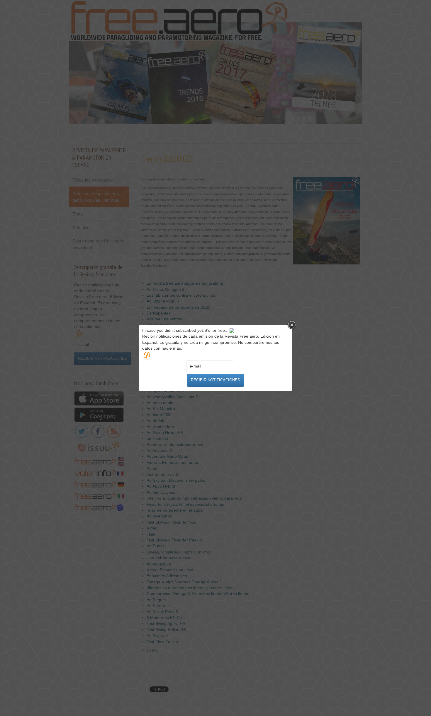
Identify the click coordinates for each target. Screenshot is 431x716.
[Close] (291, 324)
